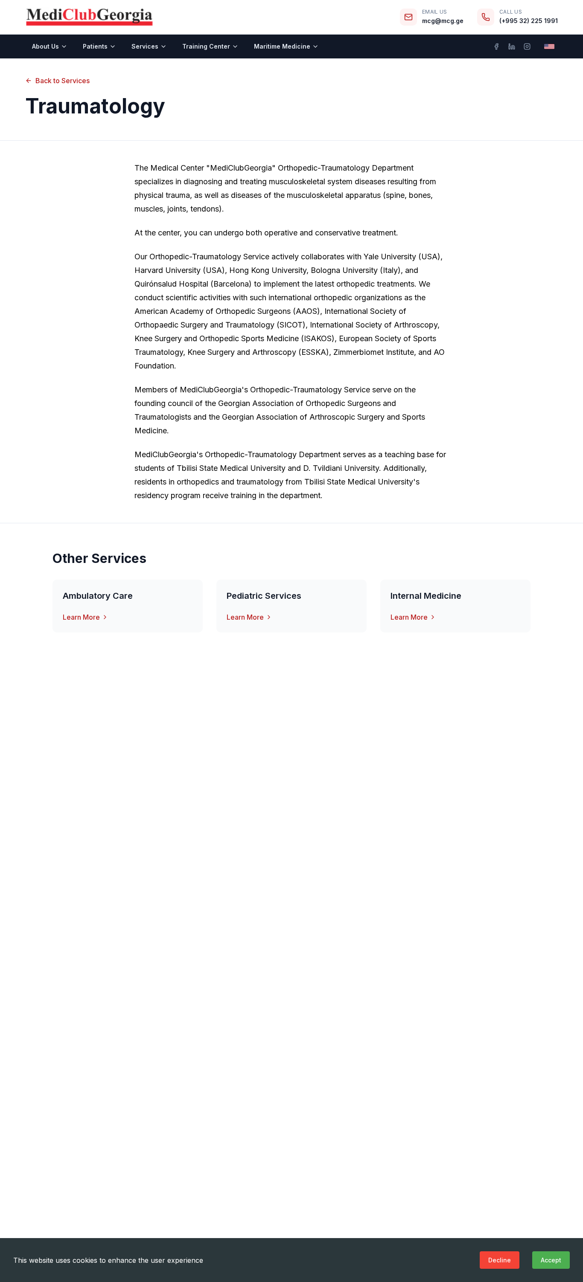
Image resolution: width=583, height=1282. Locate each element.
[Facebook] (496, 46)
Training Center (206, 46)
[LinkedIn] (512, 46)
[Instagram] (527, 46)
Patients (95, 46)
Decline (499, 1260)
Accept (551, 1260)
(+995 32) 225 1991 (528, 20)
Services (144, 46)
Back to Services (62, 80)
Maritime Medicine (282, 46)
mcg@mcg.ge (442, 20)
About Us (45, 46)
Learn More (81, 617)
